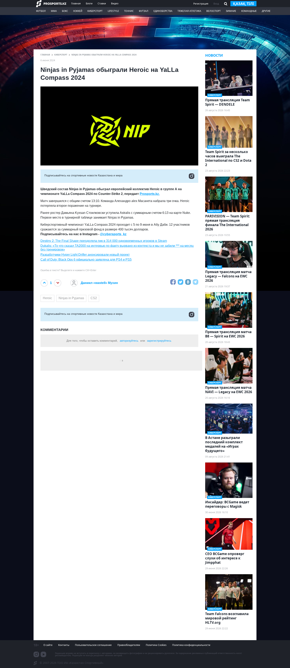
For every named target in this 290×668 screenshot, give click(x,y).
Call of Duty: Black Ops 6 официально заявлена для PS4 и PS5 (86, 259)
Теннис (129, 11)
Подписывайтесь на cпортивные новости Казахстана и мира (83, 175)
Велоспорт (213, 11)
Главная (76, 3)
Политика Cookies (156, 645)
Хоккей (77, 11)
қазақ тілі (243, 3)
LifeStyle (113, 11)
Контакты (63, 645)
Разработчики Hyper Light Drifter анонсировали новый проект (85, 254)
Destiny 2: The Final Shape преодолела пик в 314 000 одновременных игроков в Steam (103, 240)
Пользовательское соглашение (93, 645)
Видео (114, 3)
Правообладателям (128, 645)
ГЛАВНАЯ (45, 54)
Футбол (41, 11)
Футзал (143, 11)
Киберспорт (95, 11)
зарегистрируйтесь (159, 340)
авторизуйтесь (129, 340)
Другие (266, 11)
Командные (249, 11)
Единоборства (162, 11)
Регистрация (200, 3)
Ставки (102, 3)
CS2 (94, 298)
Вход (216, 3)
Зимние (231, 11)
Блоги (89, 3)
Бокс (65, 11)
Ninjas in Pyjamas (71, 298)
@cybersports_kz (113, 234)
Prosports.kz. (150, 193)
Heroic (47, 298)
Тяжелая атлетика (189, 11)
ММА (54, 11)
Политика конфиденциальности (191, 645)
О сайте (47, 645)
